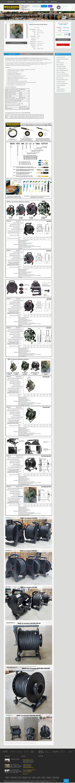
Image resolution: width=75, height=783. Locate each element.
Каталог (57, 54)
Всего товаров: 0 (64, 6)
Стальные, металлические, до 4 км (21, 15)
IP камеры (58, 87)
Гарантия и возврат (56, 777)
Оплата (38, 777)
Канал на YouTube (13, 777)
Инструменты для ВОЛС (60, 81)
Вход (29, 777)
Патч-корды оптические (60, 57)
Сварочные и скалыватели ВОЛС (62, 83)
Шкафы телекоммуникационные (62, 70)
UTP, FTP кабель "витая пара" (61, 68)
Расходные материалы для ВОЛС (62, 79)
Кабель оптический (59, 64)
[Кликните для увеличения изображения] (16, 31)
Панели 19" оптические (60, 72)
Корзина (34, 777)
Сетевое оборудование (60, 85)
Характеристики (28, 54)
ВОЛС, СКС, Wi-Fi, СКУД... (15, 764)
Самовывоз (49, 777)
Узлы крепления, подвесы (61, 66)
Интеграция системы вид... (15, 759)
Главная (7, 777)
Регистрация (24, 777)
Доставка (43, 777)
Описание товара (11, 54)
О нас (19, 777)
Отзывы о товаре (45, 54)
